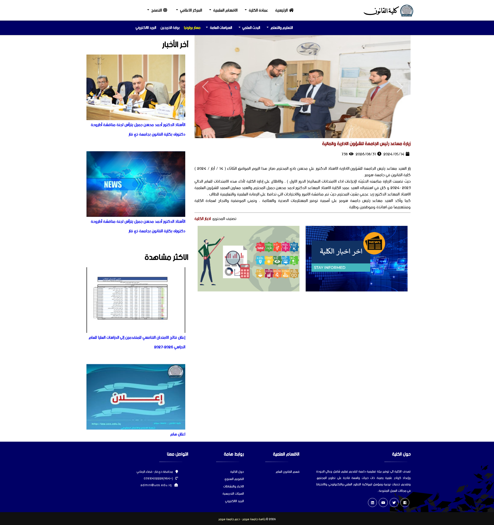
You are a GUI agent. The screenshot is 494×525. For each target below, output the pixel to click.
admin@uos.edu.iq (156, 485)
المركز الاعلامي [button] (191, 10)
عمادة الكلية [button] (258, 10)
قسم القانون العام (287, 472)
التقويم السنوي (234, 479)
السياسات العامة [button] (221, 27)
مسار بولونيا (192, 27)
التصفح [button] (156, 10)
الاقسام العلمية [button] (225, 10)
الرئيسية (281, 10)
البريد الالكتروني (146, 27)
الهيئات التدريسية (233, 494)
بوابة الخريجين (170, 27)
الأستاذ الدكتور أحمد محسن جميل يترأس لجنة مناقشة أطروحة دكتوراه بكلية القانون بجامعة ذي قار (138, 129)
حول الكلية (237, 472)
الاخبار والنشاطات (233, 487)
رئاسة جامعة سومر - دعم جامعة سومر (241, 519)
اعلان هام (177, 434)
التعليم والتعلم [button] (282, 27)
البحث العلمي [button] (251, 27)
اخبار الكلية (203, 219)
